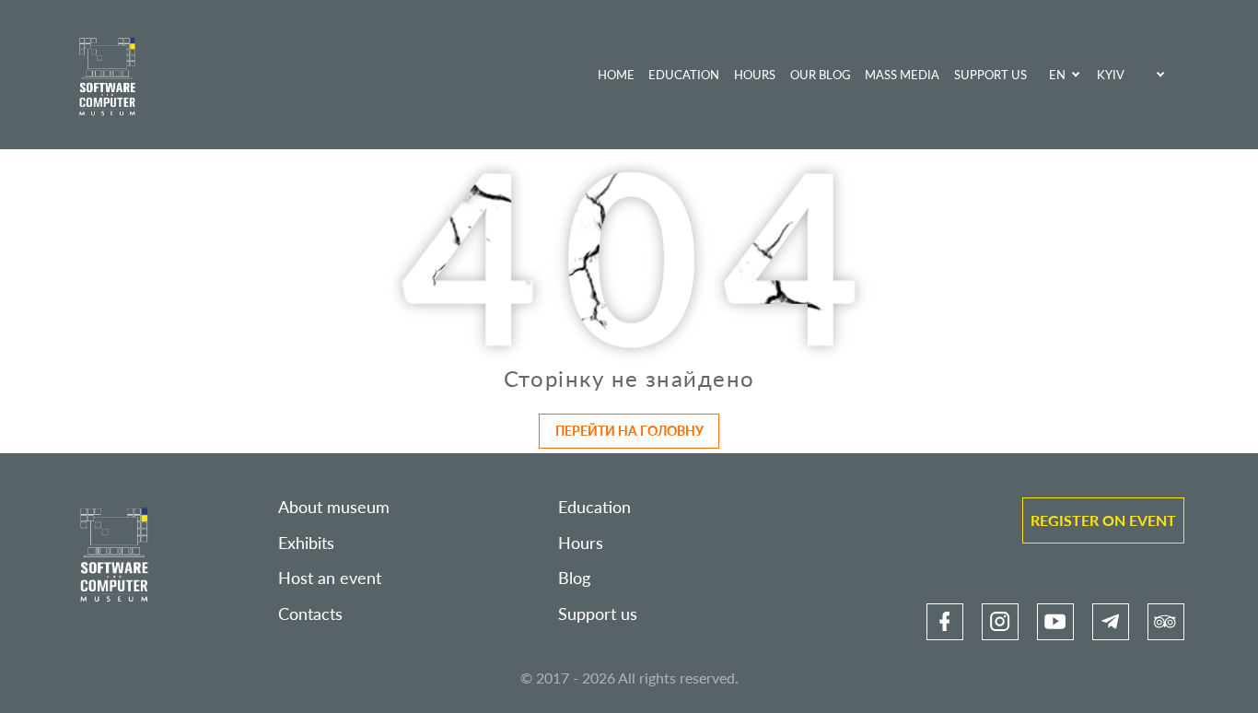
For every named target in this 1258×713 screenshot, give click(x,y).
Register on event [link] (1103, 520)
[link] (944, 621)
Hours (754, 74)
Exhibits (306, 543)
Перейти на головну (629, 430)
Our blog (820, 74)
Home (616, 74)
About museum (334, 507)
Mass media (902, 74)
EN (1057, 74)
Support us (990, 74)
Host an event (329, 578)
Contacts (310, 614)
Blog (574, 578)
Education (683, 74)
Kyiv (1110, 74)
